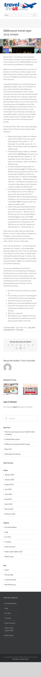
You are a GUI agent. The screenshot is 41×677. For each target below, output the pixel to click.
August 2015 (9, 484)
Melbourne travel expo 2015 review (17, 444)
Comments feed (10, 580)
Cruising (8, 542)
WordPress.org (10, 585)
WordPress (16, 659)
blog (29, 327)
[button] (5, 389)
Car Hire (8, 537)
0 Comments (19, 330)
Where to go (9, 556)
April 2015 (8, 504)
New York (8, 449)
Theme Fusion (24, 659)
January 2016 (9, 480)
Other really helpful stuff (13, 552)
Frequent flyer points (12, 439)
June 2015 (8, 494)
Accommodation (11, 527)
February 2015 (10, 514)
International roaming (12, 454)
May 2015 (8, 499)
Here (18, 202)
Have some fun (10, 547)
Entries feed (9, 575)
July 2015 (8, 489)
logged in (15, 407)
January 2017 (9, 475)
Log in (7, 570)
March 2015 (9, 509)
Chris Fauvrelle (9, 327)
